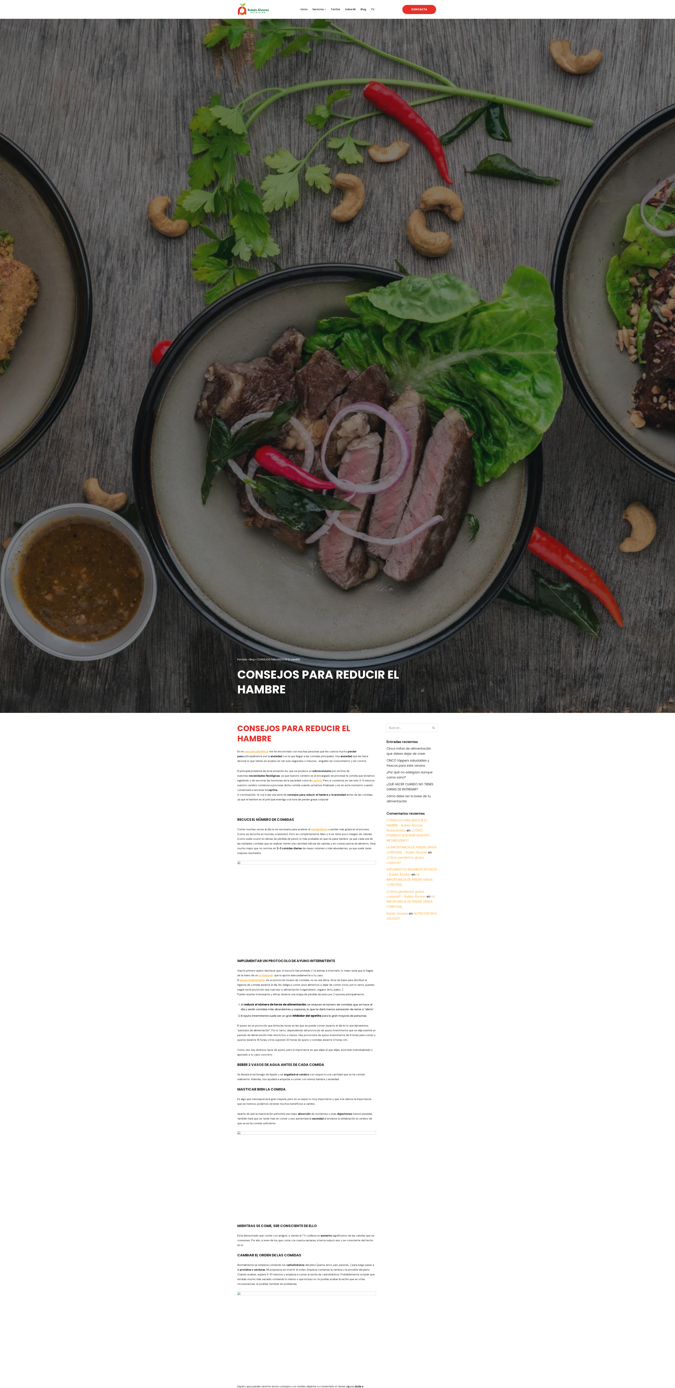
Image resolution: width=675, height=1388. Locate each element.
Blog (363, 9)
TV (372, 9)
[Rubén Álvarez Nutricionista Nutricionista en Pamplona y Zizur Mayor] (254, 9)
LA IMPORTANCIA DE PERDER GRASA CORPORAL (410, 879)
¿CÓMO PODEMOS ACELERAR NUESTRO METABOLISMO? (408, 835)
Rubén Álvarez (397, 913)
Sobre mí (350, 9)
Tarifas (335, 9)
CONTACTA (419, 9)
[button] (325, 9)
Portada (242, 659)
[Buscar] (434, 727)
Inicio (304, 9)
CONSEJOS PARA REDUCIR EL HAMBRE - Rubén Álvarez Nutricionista (407, 825)
